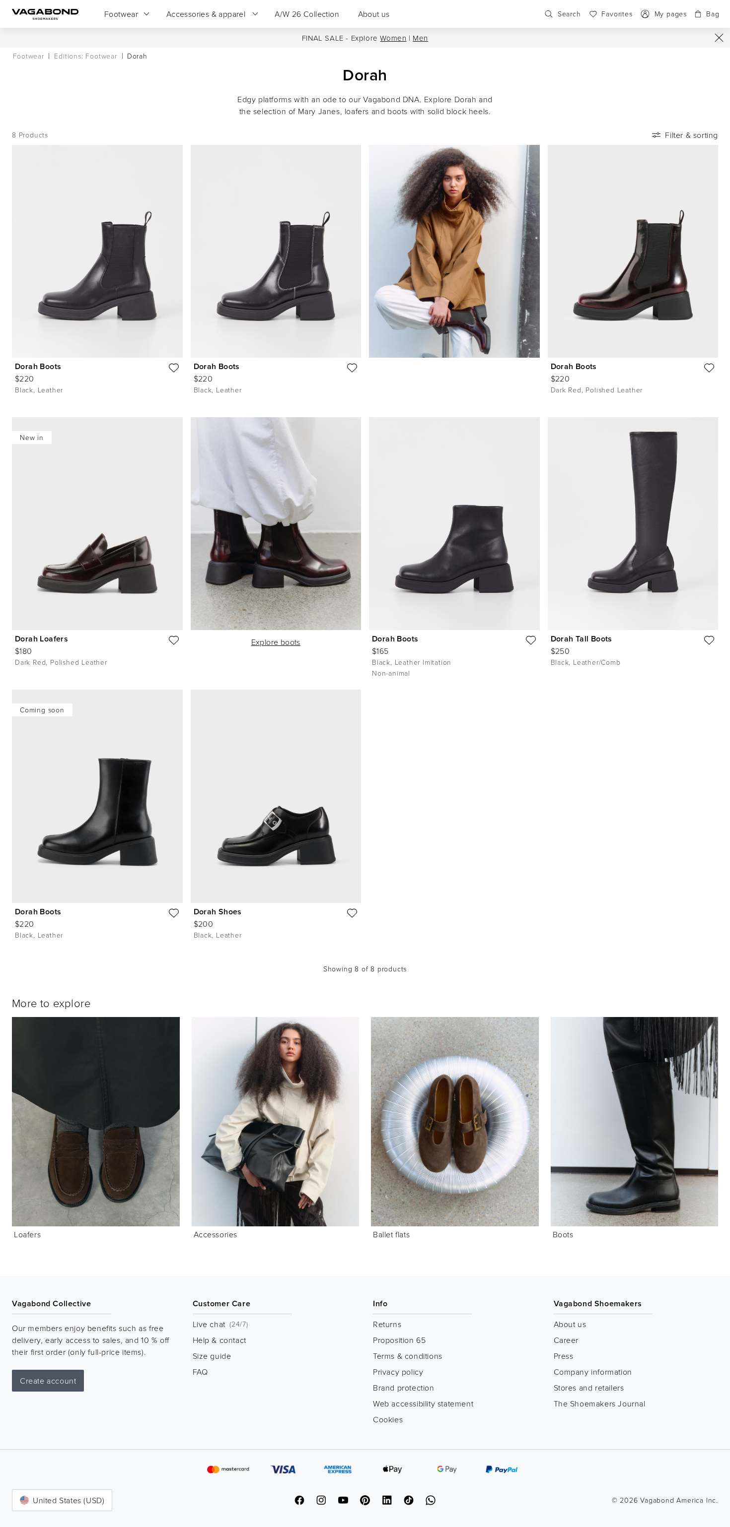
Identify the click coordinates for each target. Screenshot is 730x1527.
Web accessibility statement (423, 1403)
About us (570, 1324)
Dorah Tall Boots (581, 638)
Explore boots (275, 641)
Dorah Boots (38, 366)
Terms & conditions (407, 1355)
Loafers (27, 1234)
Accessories (216, 1234)
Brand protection (404, 1387)
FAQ (200, 1371)
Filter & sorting (691, 134)
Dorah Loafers (41, 638)
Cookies (388, 1419)
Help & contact (219, 1340)
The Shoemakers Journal (600, 1403)
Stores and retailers (589, 1387)
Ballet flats (391, 1234)
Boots (563, 1234)
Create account (48, 1380)
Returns (387, 1324)
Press (564, 1355)
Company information (593, 1371)
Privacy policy (398, 1371)
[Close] (719, 38)
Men (420, 38)
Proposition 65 (399, 1340)
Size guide (212, 1355)
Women (393, 38)
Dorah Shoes (218, 911)
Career (566, 1340)
